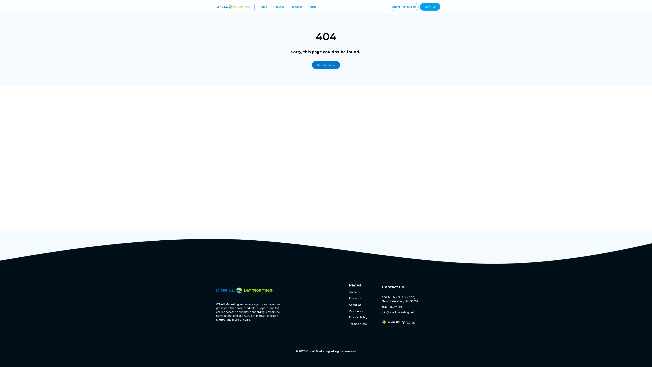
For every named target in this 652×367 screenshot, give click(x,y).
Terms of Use (358, 324)
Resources (296, 6)
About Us (355, 305)
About (312, 6)
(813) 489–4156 (392, 306)
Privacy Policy (358, 317)
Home (263, 6)
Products (278, 6)
